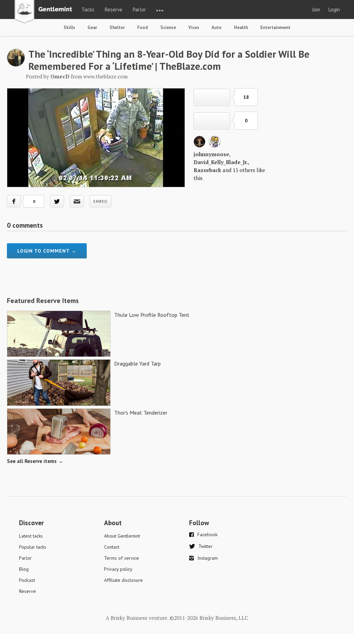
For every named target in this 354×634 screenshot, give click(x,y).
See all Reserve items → (35, 461)
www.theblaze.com (105, 76)
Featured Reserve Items (43, 300)
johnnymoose (211, 154)
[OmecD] (16, 64)
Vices (193, 27)
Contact (111, 547)
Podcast (27, 580)
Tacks (88, 9)
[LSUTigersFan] (215, 145)
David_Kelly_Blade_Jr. (221, 162)
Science (168, 27)
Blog (24, 569)
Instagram (207, 558)
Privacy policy (118, 569)
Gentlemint (45, 12)
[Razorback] (199, 145)
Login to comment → (46, 251)
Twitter (205, 546)
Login (334, 9)
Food (142, 27)
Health (241, 27)
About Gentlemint (122, 536)
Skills (69, 27)
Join (316, 9)
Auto (217, 27)
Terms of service (121, 558)
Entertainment (275, 27)
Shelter (117, 27)
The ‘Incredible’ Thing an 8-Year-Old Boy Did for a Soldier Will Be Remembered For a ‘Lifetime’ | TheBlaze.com (168, 60)
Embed (100, 201)
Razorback (207, 170)
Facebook (207, 534)
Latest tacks (31, 536)
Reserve (113, 9)
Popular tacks (32, 547)
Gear (92, 27)
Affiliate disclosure (123, 580)
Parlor (139, 9)
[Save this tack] (212, 121)
